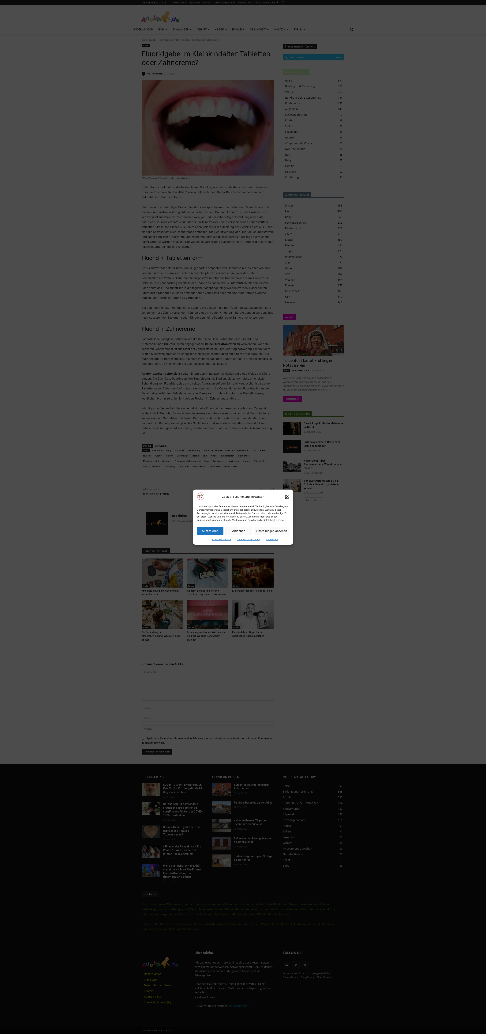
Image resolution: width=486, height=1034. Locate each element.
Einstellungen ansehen (271, 530)
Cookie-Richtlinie (221, 539)
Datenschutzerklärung (248, 539)
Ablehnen (238, 530)
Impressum (272, 539)
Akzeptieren (210, 530)
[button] (287, 496)
